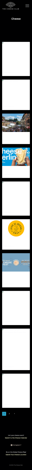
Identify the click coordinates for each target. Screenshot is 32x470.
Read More (9, 72)
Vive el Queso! (11, 241)
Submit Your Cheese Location (16, 455)
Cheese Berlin (11, 169)
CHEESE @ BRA (12, 135)
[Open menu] (27, 5)
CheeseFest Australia (15, 101)
